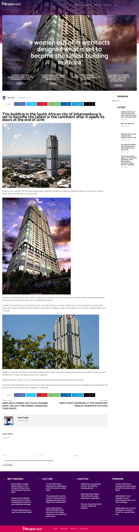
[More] (98, 104)
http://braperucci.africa (23, 420)
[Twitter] (134, 5)
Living (69, 36)
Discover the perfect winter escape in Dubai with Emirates (85, 77)
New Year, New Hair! (127, 123)
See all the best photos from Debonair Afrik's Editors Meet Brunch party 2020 (128, 147)
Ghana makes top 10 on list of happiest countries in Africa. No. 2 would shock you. (125, 511)
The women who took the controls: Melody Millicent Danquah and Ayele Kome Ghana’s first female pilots (56, 499)
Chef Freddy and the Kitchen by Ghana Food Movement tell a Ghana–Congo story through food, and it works (56, 512)
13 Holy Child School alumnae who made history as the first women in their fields (56, 487)
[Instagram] (124, 5)
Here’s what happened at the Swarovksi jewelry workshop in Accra (83, 404)
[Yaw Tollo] (4, 98)
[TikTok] (131, 5)
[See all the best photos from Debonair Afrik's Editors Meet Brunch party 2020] (115, 147)
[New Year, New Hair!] (115, 126)
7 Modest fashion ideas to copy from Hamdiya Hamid (21, 511)
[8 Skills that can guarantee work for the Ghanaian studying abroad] (75, 485)
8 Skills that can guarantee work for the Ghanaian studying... (20, 77)
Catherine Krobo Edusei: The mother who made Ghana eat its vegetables (90, 496)
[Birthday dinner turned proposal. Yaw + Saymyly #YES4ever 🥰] (115, 137)
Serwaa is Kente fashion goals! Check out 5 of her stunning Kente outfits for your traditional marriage (21, 501)
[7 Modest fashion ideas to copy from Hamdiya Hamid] (6, 511)
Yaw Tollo (10, 97)
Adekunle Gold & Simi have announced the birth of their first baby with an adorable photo (129, 114)
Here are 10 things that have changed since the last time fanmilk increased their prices (25, 406)
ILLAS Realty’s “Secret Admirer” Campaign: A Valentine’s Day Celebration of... (119, 78)
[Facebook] (120, 5)
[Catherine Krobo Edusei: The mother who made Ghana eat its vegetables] (75, 495)
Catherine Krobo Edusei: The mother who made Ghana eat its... (53, 77)
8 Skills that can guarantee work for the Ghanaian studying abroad (91, 486)
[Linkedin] (127, 5)
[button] (115, 5)
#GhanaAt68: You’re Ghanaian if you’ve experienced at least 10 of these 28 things (125, 499)
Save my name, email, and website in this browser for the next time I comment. (29, 460)
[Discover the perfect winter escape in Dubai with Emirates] (75, 505)
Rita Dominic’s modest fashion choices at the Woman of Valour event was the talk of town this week (20, 488)
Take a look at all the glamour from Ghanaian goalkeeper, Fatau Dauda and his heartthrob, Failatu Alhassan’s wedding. (129, 160)
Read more (20, 83)
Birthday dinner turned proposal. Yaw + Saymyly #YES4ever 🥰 (128, 136)
